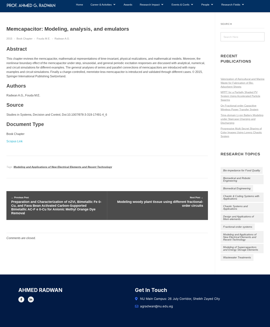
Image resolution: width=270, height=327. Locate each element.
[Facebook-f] (21, 299)
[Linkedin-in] (31, 299)
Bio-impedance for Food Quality (241, 170)
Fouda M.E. (43, 38)
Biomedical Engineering (237, 188)
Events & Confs (180, 4)
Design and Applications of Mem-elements (238, 218)
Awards (128, 4)
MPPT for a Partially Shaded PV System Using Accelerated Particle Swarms (240, 96)
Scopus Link (14, 141)
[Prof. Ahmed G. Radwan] (31, 5)
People (205, 4)
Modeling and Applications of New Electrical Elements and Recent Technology (63, 166)
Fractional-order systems (237, 226)
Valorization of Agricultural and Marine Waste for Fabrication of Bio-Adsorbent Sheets (242, 82)
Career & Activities (101, 4)
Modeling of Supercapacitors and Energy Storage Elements (240, 248)
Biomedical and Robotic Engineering (237, 179)
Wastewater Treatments (237, 257)
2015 (9, 38)
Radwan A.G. (62, 38)
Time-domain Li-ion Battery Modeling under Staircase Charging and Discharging (242, 119)
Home (79, 4)
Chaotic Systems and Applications (235, 207)
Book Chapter (25, 38)
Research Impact (150, 4)
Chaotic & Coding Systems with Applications (241, 197)
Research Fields (230, 4)
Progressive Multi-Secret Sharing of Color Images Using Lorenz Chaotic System (241, 132)
